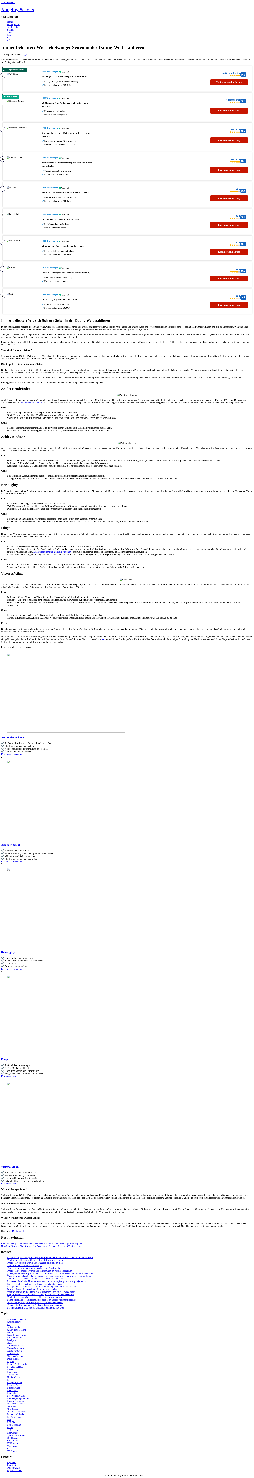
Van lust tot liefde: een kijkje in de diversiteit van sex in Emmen (36, 1260)
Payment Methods (15, 1414)
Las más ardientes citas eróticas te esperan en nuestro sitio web (35, 1307)
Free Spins (12, 1372)
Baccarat (11, 1332)
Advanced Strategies (16, 1319)
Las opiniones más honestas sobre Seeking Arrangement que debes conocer (41, 1286)
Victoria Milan (10, 1166)
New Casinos (13, 1409)
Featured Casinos (15, 1366)
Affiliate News (14, 1322)
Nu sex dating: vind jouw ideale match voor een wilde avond (35, 1302)
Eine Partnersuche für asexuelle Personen (52, 552)
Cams (9, 32)
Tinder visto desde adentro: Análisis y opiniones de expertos (34, 1305)
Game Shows (13, 1374)
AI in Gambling (14, 1327)
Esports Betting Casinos (18, 1364)
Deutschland (18, 1231)
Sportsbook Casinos (16, 1435)
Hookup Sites (13, 24)
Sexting (10, 29)
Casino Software (14, 1351)
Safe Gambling (14, 1425)
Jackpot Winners (14, 1382)
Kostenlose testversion (11, 754)
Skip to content (8, 2)
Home (10, 22)
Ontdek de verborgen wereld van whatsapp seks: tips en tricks (35, 1263)
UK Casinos (12, 1438)
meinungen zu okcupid (31, 402)
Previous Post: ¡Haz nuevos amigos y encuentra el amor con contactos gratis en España (41, 1243)
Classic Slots (13, 1353)
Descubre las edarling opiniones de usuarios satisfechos (32, 1289)
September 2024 (14, 1470)
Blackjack (11, 1340)
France (10, 1369)
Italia (9, 1380)
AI (8, 40)
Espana (10, 1361)
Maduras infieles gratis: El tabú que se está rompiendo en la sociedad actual (41, 1292)
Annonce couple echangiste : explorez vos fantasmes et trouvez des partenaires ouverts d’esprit (50, 1257)
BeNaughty (8, 952)
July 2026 (11, 1462)
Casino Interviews (15, 1345)
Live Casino (12, 1390)
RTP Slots (11, 1422)
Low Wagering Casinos (18, 1398)
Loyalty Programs (15, 1401)
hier (103, 639)
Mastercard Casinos (16, 1403)
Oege (24, 54)
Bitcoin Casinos (14, 1337)
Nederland (12, 1406)
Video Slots (12, 1440)
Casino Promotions (15, 1348)
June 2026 (11, 1465)
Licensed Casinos (15, 1385)
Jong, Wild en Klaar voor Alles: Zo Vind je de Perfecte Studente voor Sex (40, 1294)
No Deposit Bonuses (16, 1411)
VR (8, 37)
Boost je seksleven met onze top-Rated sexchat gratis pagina (34, 1284)
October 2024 (13, 1468)
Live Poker (12, 1393)
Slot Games (12, 1432)
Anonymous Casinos (16, 1329)
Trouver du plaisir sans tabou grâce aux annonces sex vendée (35, 1278)
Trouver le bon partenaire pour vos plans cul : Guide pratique (35, 1268)
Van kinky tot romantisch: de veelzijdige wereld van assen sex (35, 1297)
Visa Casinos (13, 1446)
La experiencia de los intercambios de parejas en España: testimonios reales (41, 1300)
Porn (9, 35)
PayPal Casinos (14, 1417)
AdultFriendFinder (12, 737)
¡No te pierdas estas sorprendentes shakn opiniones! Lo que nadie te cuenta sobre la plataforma (50, 1273)
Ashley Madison (11, 844)
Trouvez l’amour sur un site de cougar (24, 1265)
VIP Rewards (13, 1443)
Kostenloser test (8, 1076)
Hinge (4, 1059)
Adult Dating (13, 27)
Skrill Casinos (13, 1430)
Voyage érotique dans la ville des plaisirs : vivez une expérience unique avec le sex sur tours (49, 1276)
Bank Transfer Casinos (17, 1335)
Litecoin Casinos (14, 1388)
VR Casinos (12, 1451)
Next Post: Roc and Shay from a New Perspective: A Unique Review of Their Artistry (41, 1246)
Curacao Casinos (15, 1356)
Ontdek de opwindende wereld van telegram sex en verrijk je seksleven (39, 1270)
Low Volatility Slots (16, 1396)
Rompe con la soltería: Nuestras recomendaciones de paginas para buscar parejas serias (46, 1281)
